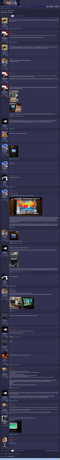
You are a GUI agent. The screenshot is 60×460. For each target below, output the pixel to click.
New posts (2, 8)
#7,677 (58, 31)
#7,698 (58, 403)
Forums (3, 6)
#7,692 (58, 313)
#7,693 (58, 327)
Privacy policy (50, 458)
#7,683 (58, 131)
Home (57, 458)
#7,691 (58, 289)
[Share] (55, 18)
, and (16, 28)
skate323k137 (5, 37)
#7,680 (58, 72)
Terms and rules (44, 458)
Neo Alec (5, 181)
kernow (4, 319)
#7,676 (58, 18)
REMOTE (11, 383)
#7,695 (58, 353)
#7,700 (58, 437)
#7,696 (58, 367)
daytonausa (4, 150)
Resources (20, 6)
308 (12, 15)
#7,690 (58, 274)
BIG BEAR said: (12, 369)
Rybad (4, 443)
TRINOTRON (11, 382)
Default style (4, 458)
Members (27, 6)
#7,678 (58, 45)
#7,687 (58, 189)
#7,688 (58, 230)
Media (14, 6)
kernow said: (12, 329)
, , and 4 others (18, 271)
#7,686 (58, 175)
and (14, 42)
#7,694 (58, 339)
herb (5, 359)
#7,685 (58, 161)
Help (54, 458)
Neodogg (5, 137)
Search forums (7, 8)
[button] (12, 7)
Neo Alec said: (12, 191)
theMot (2, 13)
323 (20, 15)
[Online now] (4, 180)
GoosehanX (4, 125)
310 (17, 15)
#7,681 (58, 85)
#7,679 (58, 58)
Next (23, 15)
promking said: (12, 439)
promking (5, 64)
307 (10, 15)
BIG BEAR (5, 373)
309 (14, 15)
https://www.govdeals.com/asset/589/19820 (17, 133)
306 (8, 15)
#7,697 (58, 390)
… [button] (6, 15)
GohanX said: (12, 405)
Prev (2, 15)
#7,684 (58, 144)
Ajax (5, 24)
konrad (4, 422)
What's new (8, 6)
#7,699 (58, 416)
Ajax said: (11, 33)
